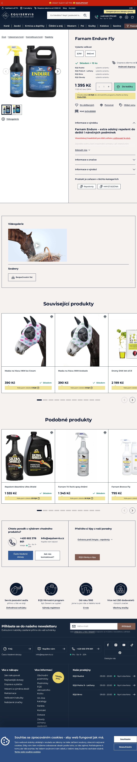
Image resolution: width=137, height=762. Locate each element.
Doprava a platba (13, 684)
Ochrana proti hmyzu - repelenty (94, 539)
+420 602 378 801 (85, 649)
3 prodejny (27, 8)
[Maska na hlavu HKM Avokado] (81, 339)
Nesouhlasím (125, 747)
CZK (131, 8)
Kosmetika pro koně (34, 37)
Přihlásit (126, 626)
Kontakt (72, 8)
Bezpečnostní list (24, 277)
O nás (86, 607)
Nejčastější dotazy (14, 680)
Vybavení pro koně (16, 37)
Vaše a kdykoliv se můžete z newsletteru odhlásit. (100, 632)
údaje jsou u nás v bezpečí (84, 632)
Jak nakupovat (12, 675)
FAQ (10, 649)
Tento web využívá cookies (28, 752)
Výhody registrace (51, 607)
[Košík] (132, 17)
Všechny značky (120, 607)
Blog (65, 8)
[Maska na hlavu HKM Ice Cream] (28, 339)
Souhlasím (125, 739)
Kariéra (40, 706)
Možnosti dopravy (126, 67)
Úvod (4, 37)
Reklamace (10, 693)
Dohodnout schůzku (16, 607)
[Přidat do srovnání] (52, 316)
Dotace (41, 715)
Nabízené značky (13, 702)
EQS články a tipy (87, 557)
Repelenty (49, 37)
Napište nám (48, 649)
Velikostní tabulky (13, 697)
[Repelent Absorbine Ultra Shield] (28, 455)
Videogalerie (12, 119)
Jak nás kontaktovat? (47, 555)
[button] (2, 3)
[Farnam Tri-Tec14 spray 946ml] (81, 455)
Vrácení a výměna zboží (16, 689)
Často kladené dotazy (21, 555)
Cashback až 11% (11, 8)
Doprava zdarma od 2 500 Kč (49, 8)
